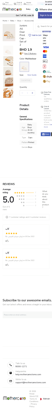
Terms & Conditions (33, 400)
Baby (12, 21)
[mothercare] (13, 9)
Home (5, 21)
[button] (35, 35)
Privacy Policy (33, 405)
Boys (19, 21)
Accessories (29, 21)
